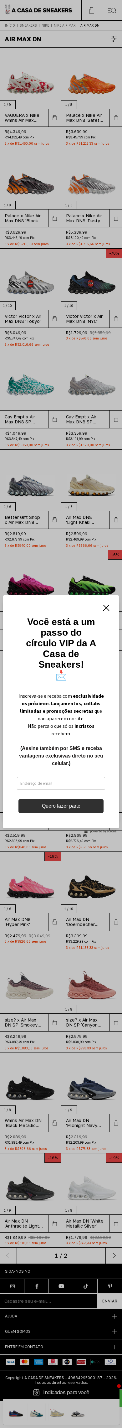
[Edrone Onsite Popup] (61, 714)
